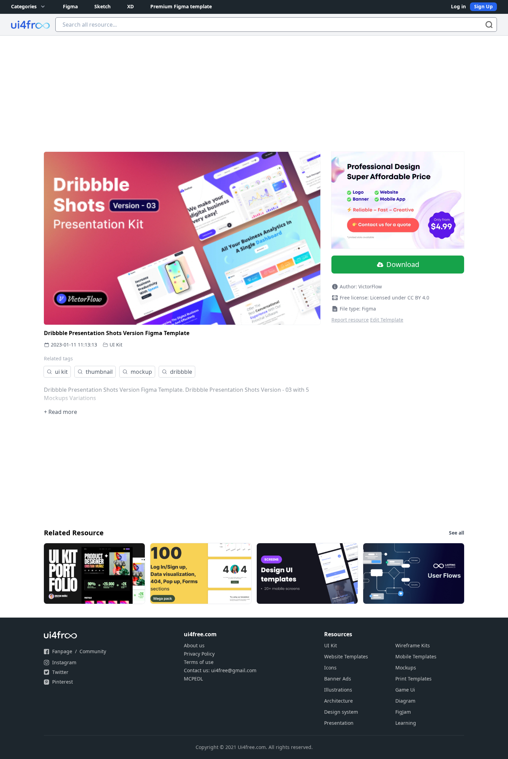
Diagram (405, 700)
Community (92, 651)
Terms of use (199, 662)
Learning (405, 723)
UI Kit (116, 344)
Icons (330, 667)
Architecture (338, 700)
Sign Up (483, 6)
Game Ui (405, 689)
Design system (341, 712)
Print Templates (413, 678)
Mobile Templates (415, 656)
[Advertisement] (254, 87)
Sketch (102, 6)
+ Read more (60, 412)
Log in (458, 6)
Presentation (339, 723)
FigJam (403, 712)
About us (194, 645)
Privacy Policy (199, 653)
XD (130, 6)
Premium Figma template (181, 6)
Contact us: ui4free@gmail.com (220, 670)
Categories (24, 6)
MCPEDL (193, 678)
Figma (70, 6)
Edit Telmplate (386, 319)
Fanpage (62, 651)
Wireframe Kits (412, 645)
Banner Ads (337, 678)
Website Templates (346, 656)
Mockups (405, 667)
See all (456, 532)
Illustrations (338, 689)
